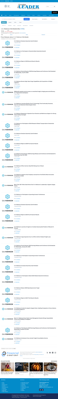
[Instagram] (55, 354)
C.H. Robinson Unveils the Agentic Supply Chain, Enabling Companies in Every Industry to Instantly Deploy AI (35, 309)
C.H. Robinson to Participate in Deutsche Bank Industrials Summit (30, 51)
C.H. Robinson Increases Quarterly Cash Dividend (26, 265)
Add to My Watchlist (22, 32)
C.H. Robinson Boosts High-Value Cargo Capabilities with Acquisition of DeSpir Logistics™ (33, 82)
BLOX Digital (39, 396)
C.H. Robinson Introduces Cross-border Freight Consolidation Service (31, 338)
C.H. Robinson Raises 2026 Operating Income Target (26, 288)
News (14, 25)
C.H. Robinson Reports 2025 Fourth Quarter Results (26, 214)
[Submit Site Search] (54, 6)
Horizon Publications (21, 395)
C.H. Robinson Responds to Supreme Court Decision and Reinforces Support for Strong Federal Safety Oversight (35, 114)
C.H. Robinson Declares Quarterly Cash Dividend (26, 41)
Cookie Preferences (24, 397)
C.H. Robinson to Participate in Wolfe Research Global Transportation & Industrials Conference (34, 124)
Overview (9, 25)
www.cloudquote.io (39, 352)
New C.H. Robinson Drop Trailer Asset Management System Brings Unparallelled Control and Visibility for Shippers (33, 319)
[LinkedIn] (52, 354)
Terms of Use (22, 396)
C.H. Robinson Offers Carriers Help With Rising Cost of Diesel (29, 165)
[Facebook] (50, 354)
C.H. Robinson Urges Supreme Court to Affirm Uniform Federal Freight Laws (32, 236)
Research (43, 34)
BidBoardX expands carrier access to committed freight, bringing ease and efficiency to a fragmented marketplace (34, 92)
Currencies (19, 25)
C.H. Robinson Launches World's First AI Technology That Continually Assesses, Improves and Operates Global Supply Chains (33, 104)
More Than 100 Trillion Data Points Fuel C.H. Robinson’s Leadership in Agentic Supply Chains (34, 185)
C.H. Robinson (18, 55)
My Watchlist (44, 19)
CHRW (22, 29)
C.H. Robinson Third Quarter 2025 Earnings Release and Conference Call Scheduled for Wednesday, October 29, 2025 (35, 328)
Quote (11, 34)
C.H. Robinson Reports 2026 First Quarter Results (26, 143)
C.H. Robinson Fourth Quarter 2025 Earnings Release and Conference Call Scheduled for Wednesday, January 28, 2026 (34, 246)
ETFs (15, 22)
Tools (20, 22)
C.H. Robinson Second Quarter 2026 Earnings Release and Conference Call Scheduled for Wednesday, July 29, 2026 (34, 72)
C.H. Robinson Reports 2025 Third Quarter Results (26, 298)
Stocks (10, 22)
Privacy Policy (36, 354)
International (25, 25)
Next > (15, 38)
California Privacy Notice (16, 397)
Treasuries (31, 25)
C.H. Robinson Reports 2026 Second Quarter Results (27, 61)
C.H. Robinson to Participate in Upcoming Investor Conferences (29, 194)
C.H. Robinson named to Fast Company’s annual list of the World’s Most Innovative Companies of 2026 (34, 175)
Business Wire (17, 47)
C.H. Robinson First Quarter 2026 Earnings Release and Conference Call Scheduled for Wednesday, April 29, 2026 (35, 154)
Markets (4, 22)
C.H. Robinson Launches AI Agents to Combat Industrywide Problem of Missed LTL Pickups (34, 227)
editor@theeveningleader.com (47, 387)
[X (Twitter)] (47, 354)
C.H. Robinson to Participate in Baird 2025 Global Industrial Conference (31, 275)
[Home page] (28, 6)
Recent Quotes (34, 19)
